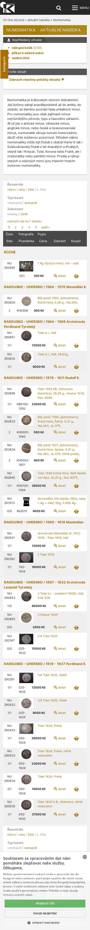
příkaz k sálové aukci (28, 53)
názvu (11, 189)
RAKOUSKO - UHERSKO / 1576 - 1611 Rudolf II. (42, 378)
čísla (31, 189)
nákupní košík (22, 48)
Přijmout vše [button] (45, 903)
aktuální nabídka (39, 20)
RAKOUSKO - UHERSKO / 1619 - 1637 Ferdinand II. (45, 664)
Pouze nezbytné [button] (45, 913)
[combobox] (85, 857)
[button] (45, 922)
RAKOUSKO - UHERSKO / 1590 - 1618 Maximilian (44, 522)
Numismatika (62, 20)
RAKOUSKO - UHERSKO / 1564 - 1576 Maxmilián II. (45, 287)
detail (62, 275)
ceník (24, 214)
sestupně (30, 202)
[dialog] (45, 891)
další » (45, 227)
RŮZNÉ (10, 252)
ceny (21, 189)
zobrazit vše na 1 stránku (24, 221)
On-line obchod (13, 20)
